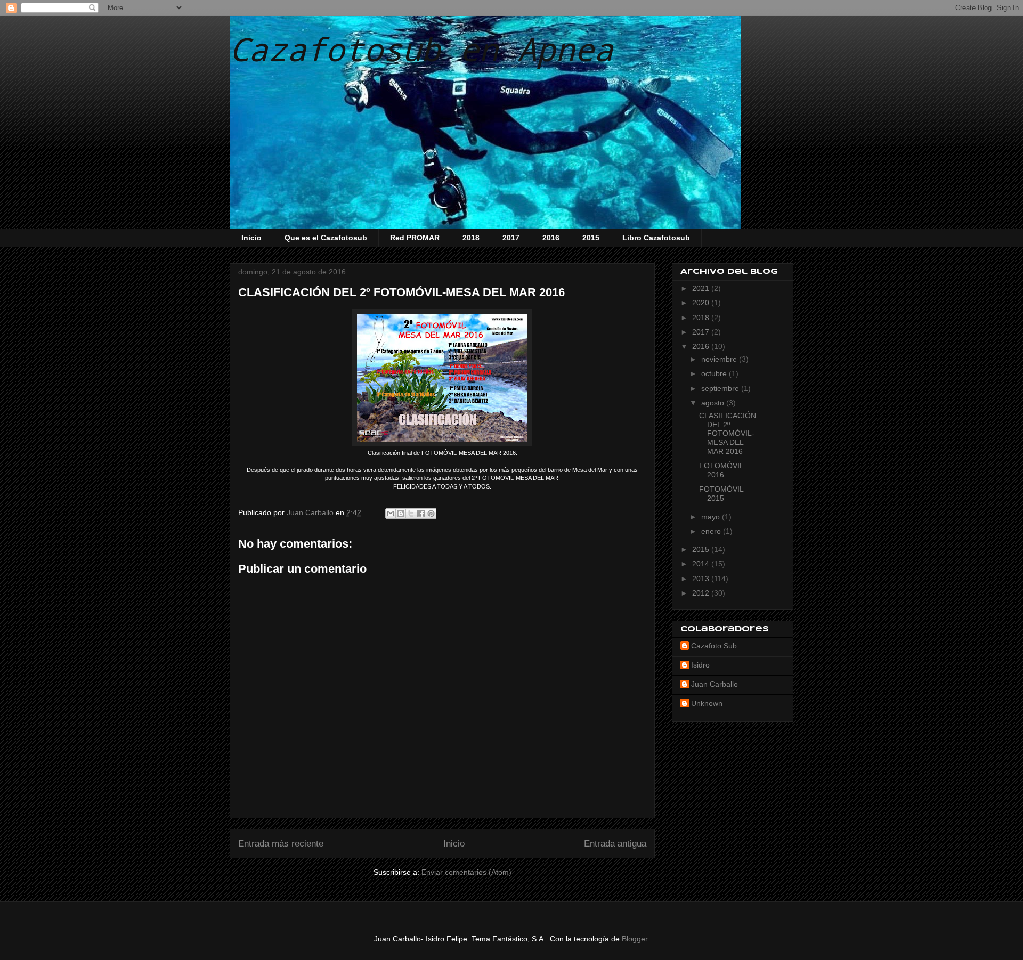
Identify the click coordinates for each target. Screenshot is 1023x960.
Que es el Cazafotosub (326, 237)
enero (712, 531)
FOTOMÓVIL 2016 (721, 470)
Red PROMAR (415, 237)
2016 (550, 237)
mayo (711, 516)
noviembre (720, 359)
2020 (701, 302)
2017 (510, 237)
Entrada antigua (615, 844)
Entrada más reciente (280, 844)
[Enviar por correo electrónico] (390, 513)
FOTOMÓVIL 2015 (721, 493)
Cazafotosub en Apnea (421, 49)
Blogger (634, 938)
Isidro (700, 665)
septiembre (721, 388)
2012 (701, 593)
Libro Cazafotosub (656, 237)
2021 (701, 288)
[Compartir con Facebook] (421, 513)
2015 (590, 237)
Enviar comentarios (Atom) (466, 872)
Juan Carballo (714, 684)
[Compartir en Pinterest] (431, 513)
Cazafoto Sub (714, 645)
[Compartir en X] (410, 513)
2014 (701, 563)
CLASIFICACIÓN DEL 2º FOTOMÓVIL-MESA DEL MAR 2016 (727, 433)
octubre (715, 373)
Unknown (706, 703)
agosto (713, 402)
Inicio (251, 237)
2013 (701, 578)
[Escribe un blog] (400, 513)
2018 (471, 237)
